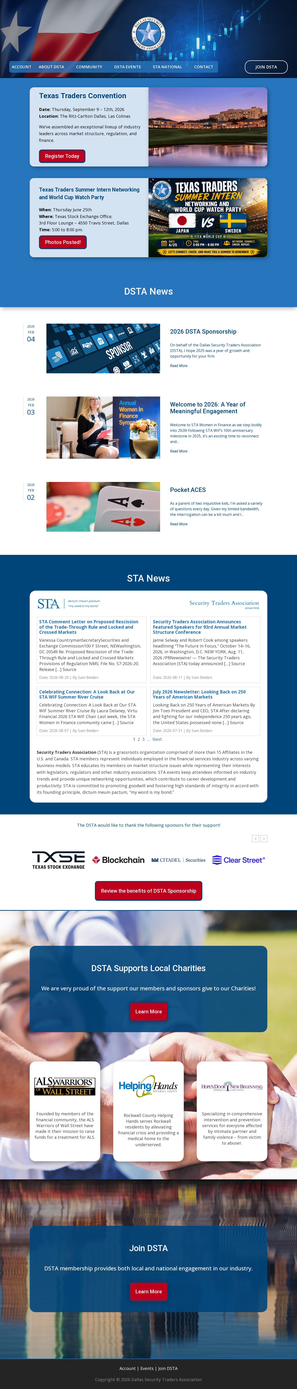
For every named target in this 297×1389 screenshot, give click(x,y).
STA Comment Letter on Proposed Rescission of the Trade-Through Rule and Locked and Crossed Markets (88, 627)
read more (178, 366)
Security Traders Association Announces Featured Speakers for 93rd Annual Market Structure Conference (200, 627)
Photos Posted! (63, 242)
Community (89, 67)
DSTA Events (127, 67)
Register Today (62, 156)
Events (147, 1368)
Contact (203, 67)
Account (21, 67)
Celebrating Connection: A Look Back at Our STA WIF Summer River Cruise (87, 694)
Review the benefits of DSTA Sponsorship (148, 891)
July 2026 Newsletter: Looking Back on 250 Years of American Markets (199, 694)
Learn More (148, 1012)
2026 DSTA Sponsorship (203, 331)
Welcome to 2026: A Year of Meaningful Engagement (207, 408)
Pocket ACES (188, 489)
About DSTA (51, 67)
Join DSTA (266, 67)
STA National (167, 67)
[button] (263, 838)
